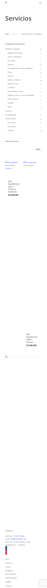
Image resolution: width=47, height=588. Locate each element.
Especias (11, 64)
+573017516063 (19, 536)
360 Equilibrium (10, 574)
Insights (8, 582)
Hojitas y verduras (14, 80)
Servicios (8, 111)
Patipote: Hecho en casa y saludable (21, 95)
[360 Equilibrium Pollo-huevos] (31, 245)
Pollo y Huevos (13, 99)
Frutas (10, 72)
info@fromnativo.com (18, 539)
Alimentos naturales (12, 49)
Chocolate (11, 61)
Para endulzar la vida (15, 91)
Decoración (12, 126)
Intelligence (9, 571)
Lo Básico (11, 87)
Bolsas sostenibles (14, 57)
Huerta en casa (13, 84)
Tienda (7, 567)
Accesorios (12, 123)
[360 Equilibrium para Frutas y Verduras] (13, 169)
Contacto (8, 586)
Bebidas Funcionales (15, 53)
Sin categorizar (10, 115)
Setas (10, 107)
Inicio (7, 34)
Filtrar (38, 149)
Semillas (11, 103)
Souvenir (11, 130)
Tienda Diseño (10, 119)
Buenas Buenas (11, 578)
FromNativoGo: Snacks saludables (20, 68)
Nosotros (8, 563)
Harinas (10, 76)
